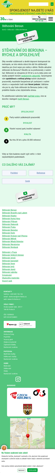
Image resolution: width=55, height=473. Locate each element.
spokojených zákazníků (30, 76)
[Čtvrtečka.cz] (7, 4)
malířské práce (34, 96)
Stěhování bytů (8, 266)
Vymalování (7, 275)
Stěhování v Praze (9, 252)
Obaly (6, 371)
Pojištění (14, 173)
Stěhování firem (8, 263)
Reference (41, 173)
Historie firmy (9, 334)
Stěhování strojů (8, 258)
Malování (7, 366)
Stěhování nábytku (9, 272)
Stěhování (7, 368)
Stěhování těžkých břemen (13, 255)
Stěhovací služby (10, 356)
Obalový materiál (10, 342)
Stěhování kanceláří (10, 261)
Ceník (27, 181)
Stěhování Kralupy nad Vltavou (14, 236)
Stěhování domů (8, 269)
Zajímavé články (10, 345)
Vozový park (7, 281)
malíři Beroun (23, 99)
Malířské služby (9, 354)
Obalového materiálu (10, 278)
